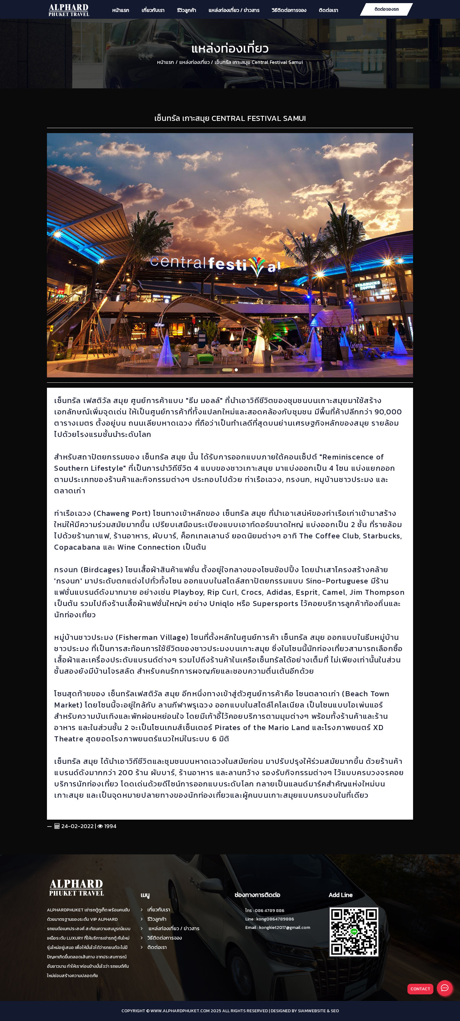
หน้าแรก (120, 10)
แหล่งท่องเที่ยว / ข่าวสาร (234, 10)
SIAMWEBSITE (312, 1011)
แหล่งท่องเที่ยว (194, 62)
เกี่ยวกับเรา (153, 10)
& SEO (333, 1011)
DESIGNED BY (284, 1011)
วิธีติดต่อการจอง (289, 10)
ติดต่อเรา (328, 10)
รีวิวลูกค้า (186, 10)
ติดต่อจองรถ (387, 9)
